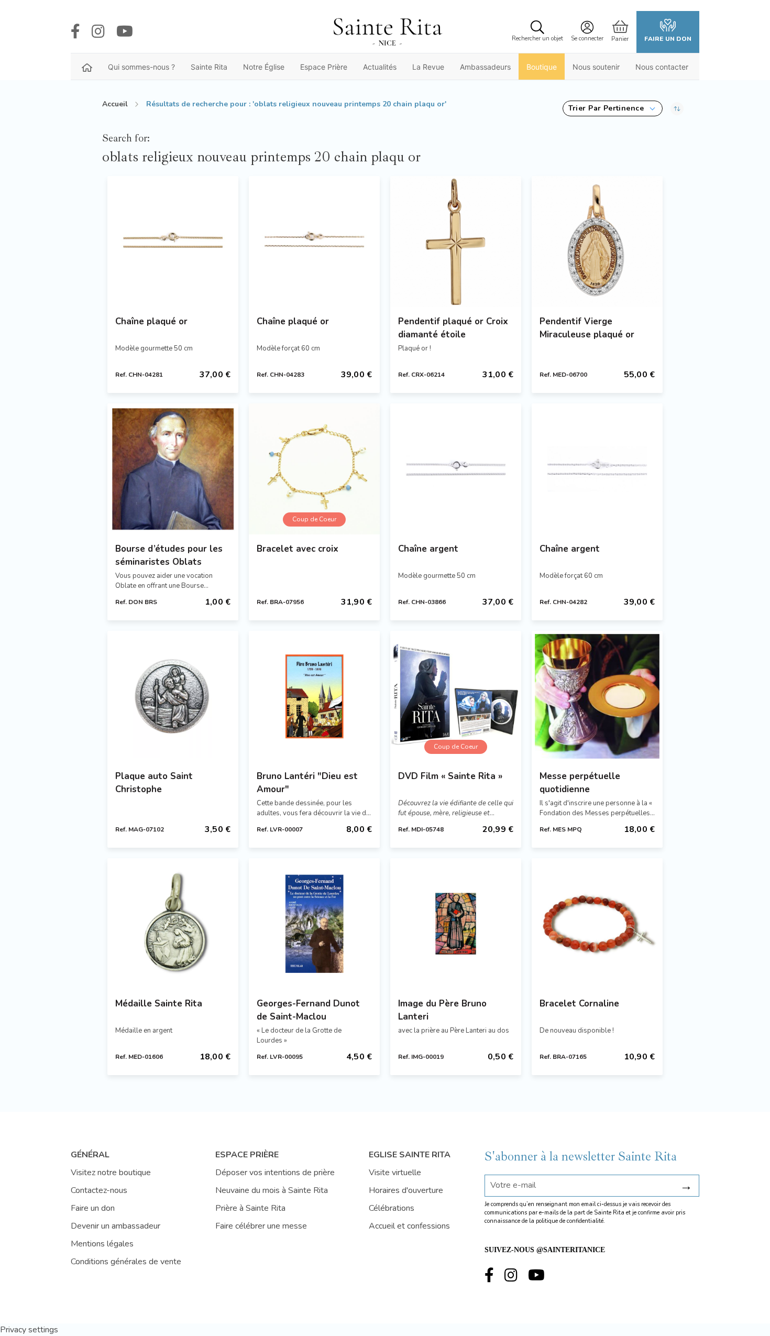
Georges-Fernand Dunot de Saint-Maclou (308, 1010)
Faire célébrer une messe (261, 1226)
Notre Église (263, 66)
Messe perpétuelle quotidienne (580, 782)
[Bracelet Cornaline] (597, 923)
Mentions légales (102, 1244)
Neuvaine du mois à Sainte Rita (271, 1190)
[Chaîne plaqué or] (172, 241)
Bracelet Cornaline (579, 1004)
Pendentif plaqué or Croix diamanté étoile (453, 328)
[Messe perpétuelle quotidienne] (597, 696)
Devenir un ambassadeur (115, 1226)
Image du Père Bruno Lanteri (442, 1010)
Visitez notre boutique (111, 1172)
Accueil (115, 104)
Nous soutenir (596, 66)
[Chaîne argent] (455, 468)
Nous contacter (661, 66)
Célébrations (391, 1208)
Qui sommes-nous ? (141, 66)
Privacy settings (29, 1329)
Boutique (541, 66)
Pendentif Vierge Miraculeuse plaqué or (587, 328)
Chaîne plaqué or (151, 321)
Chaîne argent (428, 549)
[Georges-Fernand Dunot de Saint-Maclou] (314, 923)
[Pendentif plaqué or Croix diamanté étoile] (455, 241)
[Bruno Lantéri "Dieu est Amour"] (314, 696)
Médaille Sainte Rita (158, 1004)
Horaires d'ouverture (406, 1190)
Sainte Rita (209, 66)
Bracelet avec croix (297, 549)
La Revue (428, 66)
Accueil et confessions (409, 1226)
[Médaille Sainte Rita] (172, 923)
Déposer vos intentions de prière (275, 1172)
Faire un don (667, 39)
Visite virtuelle (395, 1172)
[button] (613, 108)
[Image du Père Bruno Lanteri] (455, 923)
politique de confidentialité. (570, 1221)
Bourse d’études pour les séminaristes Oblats (169, 555)
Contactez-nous (99, 1190)
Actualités (380, 66)
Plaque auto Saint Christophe (154, 782)
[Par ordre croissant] (677, 108)
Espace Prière (323, 66)
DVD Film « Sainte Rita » (450, 776)
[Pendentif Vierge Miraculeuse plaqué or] (597, 241)
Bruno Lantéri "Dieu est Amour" (307, 782)
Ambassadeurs (485, 66)
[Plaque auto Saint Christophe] (172, 696)
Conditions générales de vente (126, 1261)
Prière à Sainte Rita (250, 1208)
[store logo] (387, 32)
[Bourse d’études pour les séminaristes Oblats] (172, 468)
